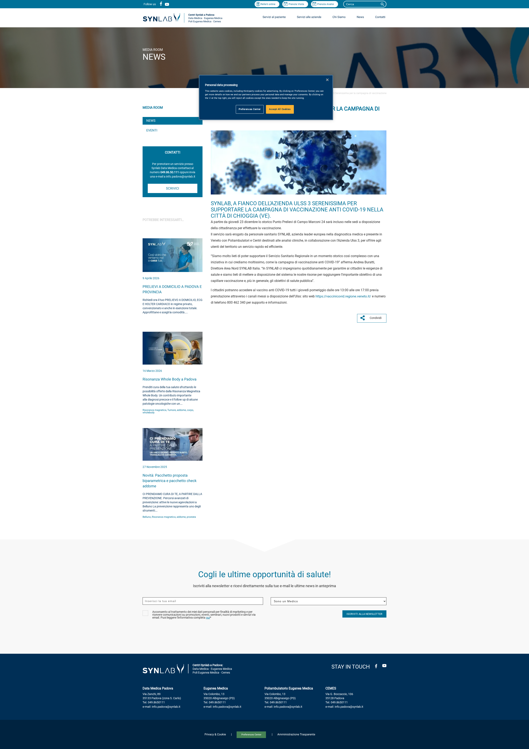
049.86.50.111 (169, 172)
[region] (266, 97)
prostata (191, 516)
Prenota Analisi (325, 4)
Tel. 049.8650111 (154, 702)
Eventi (151, 130)
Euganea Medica (216, 688)
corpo (190, 410)
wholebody (149, 412)
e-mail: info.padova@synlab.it (161, 706)
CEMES (330, 688)
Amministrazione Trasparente (296, 734)
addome (181, 410)
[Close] (327, 79)
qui (208, 617)
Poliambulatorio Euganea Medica (288, 688)
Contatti (380, 17)
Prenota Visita (296, 4)
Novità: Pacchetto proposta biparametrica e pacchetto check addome (170, 480)
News (150, 121)
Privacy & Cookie (215, 734)
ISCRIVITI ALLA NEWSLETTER (364, 613)
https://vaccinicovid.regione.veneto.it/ (343, 296)
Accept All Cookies (280, 109)
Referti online (268, 4)
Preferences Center (251, 734)
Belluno (147, 516)
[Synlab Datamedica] (183, 22)
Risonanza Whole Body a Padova (170, 379)
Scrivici (172, 188)
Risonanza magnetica (154, 410)
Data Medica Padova (158, 688)
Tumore (171, 410)
